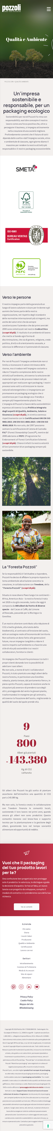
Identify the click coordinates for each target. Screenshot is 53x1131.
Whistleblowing (27, 1007)
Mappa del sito (26, 1004)
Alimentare (26, 977)
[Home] (11, 7)
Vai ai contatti (26, 906)
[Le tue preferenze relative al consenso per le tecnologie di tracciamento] (48, 1126)
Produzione (26, 939)
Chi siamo (26, 929)
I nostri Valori (26, 936)
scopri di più (9, 332)
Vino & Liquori (26, 974)
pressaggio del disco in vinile (31, 1087)
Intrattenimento (26, 963)
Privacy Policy (26, 996)
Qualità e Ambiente (27, 943)
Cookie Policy (26, 1000)
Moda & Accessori (26, 970)
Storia (26, 932)
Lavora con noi (26, 950)
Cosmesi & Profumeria (26, 967)
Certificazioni (26, 946)
